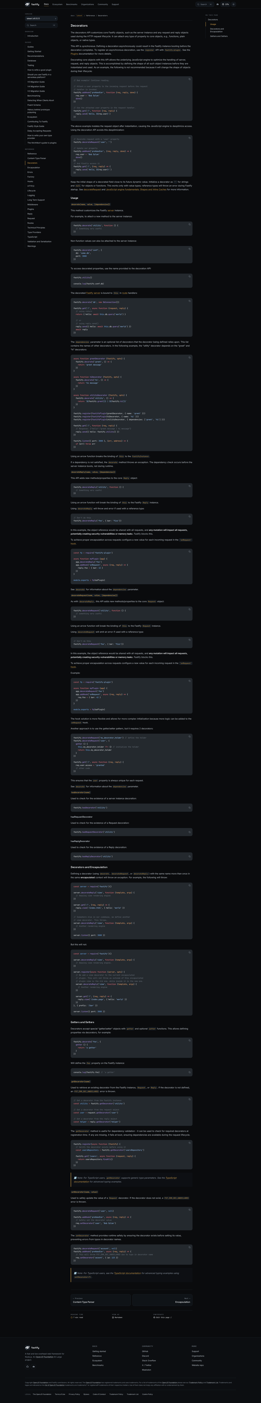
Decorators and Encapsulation (217, 30)
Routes (30, 223)
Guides (30, 47)
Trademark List (212, 1383)
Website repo (198, 1365)
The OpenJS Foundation (42, 1394)
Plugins (30, 209)
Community (103, 4)
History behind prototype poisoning (38, 110)
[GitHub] (27, 1366)
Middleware (32, 204)
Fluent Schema (34, 105)
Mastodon (146, 1370)
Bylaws (86, 1394)
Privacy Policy (74, 1394)
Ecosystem (57, 4)
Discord (145, 1356)
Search (42, 25)
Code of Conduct (99, 1394)
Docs (46, 4)
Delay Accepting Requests (39, 131)
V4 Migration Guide (36, 86)
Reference (32, 153)
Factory (30, 177)
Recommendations (35, 56)
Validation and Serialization (39, 241)
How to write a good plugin (39, 70)
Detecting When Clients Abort (40, 100)
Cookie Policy (147, 1394)
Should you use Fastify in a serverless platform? (39, 75)
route (124, 293)
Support (115, 4)
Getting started (99, 1351)
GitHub (145, 1351)
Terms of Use (60, 1394)
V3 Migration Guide (36, 91)
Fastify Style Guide (35, 126)
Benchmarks (71, 4)
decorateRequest (92, 189)
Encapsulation (33, 167)
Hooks (30, 181)
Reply (29, 214)
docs (72, 16)
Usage (213, 24)
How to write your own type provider (39, 136)
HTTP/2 (30, 186)
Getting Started (34, 51)
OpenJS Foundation (44, 1357)
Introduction (32, 36)
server (111, 210)
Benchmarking (33, 96)
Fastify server (93, 293)
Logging (31, 195)
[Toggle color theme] (233, 4)
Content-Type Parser (36, 158)
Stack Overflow (149, 1360)
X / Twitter (146, 1365)
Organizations (87, 4)
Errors (30, 172)
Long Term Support (36, 200)
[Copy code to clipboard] (189, 79)
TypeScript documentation (127, 1273)
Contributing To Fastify (37, 121)
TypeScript (32, 237)
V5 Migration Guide (36, 82)
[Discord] (33, 1366)
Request (31, 218)
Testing (30, 65)
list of (47, 1385)
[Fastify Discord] (217, 4)
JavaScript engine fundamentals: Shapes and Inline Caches (136, 189)
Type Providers (34, 232)
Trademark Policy (196, 1383)
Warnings (31, 246)
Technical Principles (36, 227)
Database (31, 60)
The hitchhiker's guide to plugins (41, 143)
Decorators (32, 163)
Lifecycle (31, 190)
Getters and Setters (219, 36)
